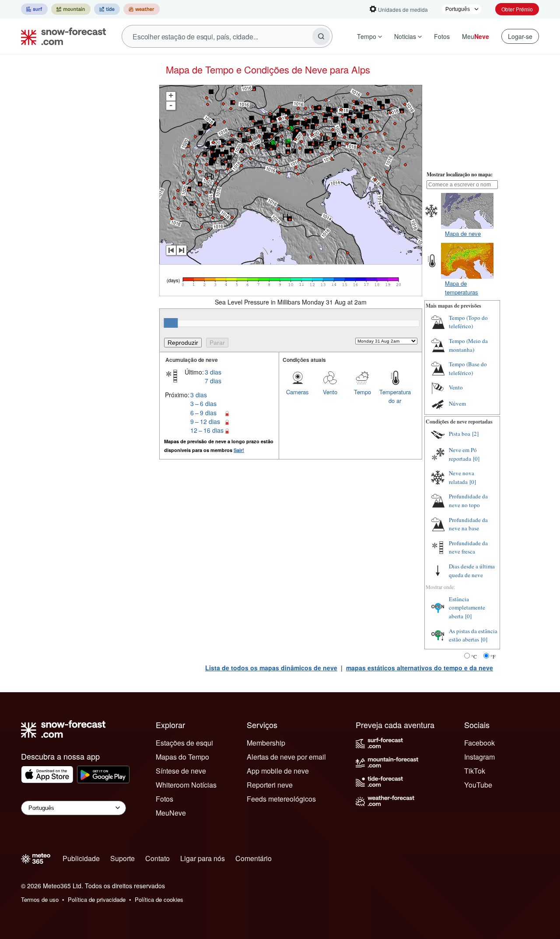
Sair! (239, 450)
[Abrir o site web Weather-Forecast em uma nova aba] (141, 9)
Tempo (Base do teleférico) (468, 368)
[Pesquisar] (321, 36)
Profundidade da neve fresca (468, 547)
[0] (476, 458)
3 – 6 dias (203, 403)
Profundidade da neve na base (468, 524)
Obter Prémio (517, 9)
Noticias (405, 36)
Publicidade (81, 858)
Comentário (253, 858)
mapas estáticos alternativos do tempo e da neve (419, 667)
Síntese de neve (181, 771)
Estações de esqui (184, 743)
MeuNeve (171, 813)
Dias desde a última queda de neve (472, 570)
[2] (475, 434)
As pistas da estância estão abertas (473, 635)
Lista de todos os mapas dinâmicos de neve (271, 667)
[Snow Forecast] (61, 36)
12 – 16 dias (207, 430)
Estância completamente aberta (467, 607)
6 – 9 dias (203, 412)
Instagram (479, 757)
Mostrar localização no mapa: (460, 174)
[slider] (171, 323)
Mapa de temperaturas (461, 287)
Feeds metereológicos (281, 799)
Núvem (457, 403)
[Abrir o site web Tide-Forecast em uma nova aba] (107, 9)
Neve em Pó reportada (463, 454)
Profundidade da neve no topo (468, 500)
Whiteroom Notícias (186, 785)
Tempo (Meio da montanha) (468, 345)
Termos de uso (40, 899)
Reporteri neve (270, 785)
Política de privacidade (97, 899)
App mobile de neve (278, 771)
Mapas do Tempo (182, 757)
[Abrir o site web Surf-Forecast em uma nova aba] (34, 9)
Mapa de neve (463, 233)
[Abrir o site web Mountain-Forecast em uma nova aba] (71, 9)
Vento (330, 392)
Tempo (366, 36)
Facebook (479, 743)
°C (474, 656)
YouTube (478, 785)
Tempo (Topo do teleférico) (468, 322)
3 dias (213, 372)
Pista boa (459, 434)
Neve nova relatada (461, 477)
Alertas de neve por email (286, 757)
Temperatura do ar (395, 396)
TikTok (474, 771)
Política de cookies (159, 899)
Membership (266, 743)
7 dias (213, 380)
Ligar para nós (202, 858)
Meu (475, 36)
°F (493, 656)
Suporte (122, 858)
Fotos (442, 36)
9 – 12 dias (205, 421)
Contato (157, 858)
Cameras (297, 392)
